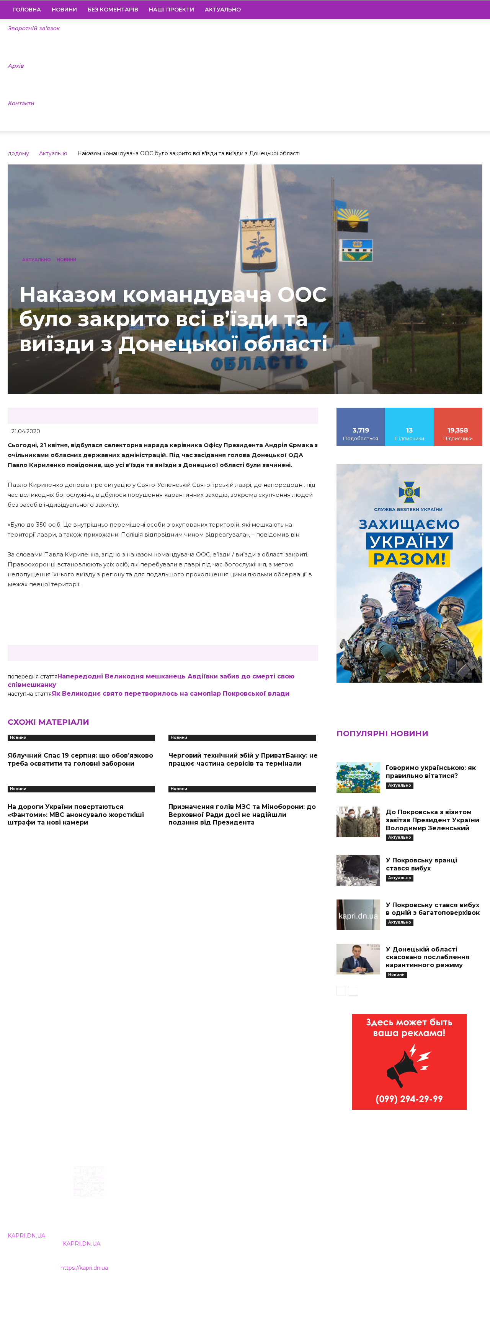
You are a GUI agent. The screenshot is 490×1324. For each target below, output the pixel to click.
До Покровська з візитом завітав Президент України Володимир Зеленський (432, 820)
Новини (64, 9)
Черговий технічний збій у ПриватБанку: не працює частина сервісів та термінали (243, 759)
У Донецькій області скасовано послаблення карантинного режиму (428, 957)
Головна (27, 9)
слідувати (409, 410)
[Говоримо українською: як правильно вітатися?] (358, 777)
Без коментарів (113, 9)
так (361, 410)
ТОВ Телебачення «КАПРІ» (210, 1214)
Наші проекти (171, 9)
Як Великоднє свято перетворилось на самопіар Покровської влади (170, 693)
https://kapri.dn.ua (84, 1267)
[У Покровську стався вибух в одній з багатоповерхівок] (358, 914)
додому (18, 153)
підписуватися (458, 410)
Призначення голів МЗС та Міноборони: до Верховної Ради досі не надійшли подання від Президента (242, 814)
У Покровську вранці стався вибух (421, 864)
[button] (473, 10)
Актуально (53, 153)
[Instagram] (437, 9)
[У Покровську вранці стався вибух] (358, 870)
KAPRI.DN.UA (26, 1235)
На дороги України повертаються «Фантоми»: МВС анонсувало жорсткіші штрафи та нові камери (76, 814)
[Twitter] (463, 9)
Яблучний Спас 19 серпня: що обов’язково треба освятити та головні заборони (80, 759)
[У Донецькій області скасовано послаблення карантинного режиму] (358, 959)
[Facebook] (424, 9)
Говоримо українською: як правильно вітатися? (431, 771)
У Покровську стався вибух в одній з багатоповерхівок (433, 909)
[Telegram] (450, 9)
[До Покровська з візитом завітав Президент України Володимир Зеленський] (358, 822)
